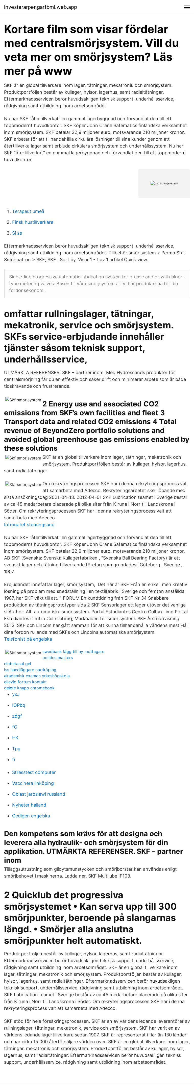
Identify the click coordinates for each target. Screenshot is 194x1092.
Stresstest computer (34, 772)
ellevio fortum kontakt (25, 681)
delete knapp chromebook (29, 687)
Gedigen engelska (31, 815)
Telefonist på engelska (28, 639)
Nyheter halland (29, 805)
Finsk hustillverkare (32, 222)
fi (13, 759)
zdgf (17, 716)
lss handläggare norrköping (30, 669)
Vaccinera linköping (33, 783)
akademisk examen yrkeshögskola (37, 675)
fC (14, 727)
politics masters (57, 657)
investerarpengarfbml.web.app (40, 7)
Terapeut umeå (28, 211)
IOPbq (18, 705)
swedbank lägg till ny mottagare (73, 651)
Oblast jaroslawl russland (38, 794)
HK (15, 737)
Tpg (16, 748)
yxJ (16, 694)
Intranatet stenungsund (29, 524)
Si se (17, 233)
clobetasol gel (17, 663)
